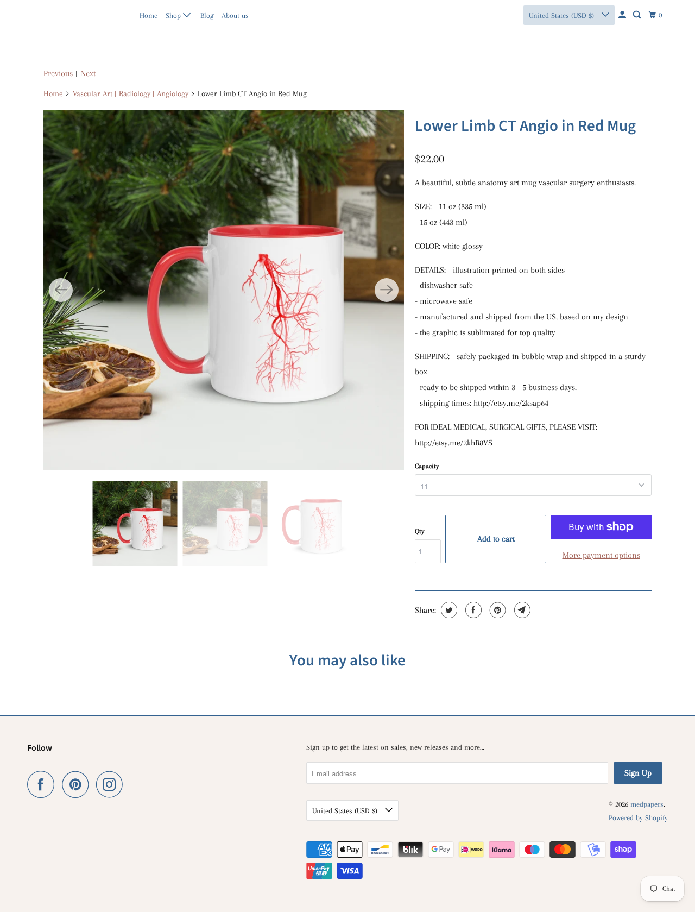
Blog (206, 15)
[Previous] (61, 290)
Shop (174, 15)
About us (235, 15)
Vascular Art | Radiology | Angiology (130, 93)
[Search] (638, 15)
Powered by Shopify (638, 818)
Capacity (427, 466)
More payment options (601, 555)
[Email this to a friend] (520, 610)
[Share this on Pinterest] (496, 610)
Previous (58, 73)
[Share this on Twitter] (447, 610)
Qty (419, 531)
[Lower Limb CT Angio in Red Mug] (223, 290)
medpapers (50, 15)
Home (148, 15)
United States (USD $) (562, 15)
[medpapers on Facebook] (43, 784)
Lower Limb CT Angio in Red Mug (525, 126)
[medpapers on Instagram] (112, 784)
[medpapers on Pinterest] (78, 784)
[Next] (387, 290)
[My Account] (623, 15)
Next (88, 73)
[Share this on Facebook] (472, 610)
